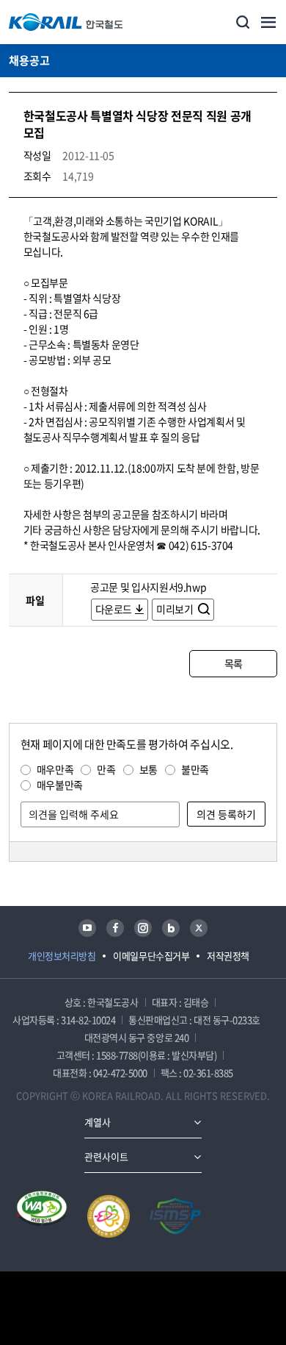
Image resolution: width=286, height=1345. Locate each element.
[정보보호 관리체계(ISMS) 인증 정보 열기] (175, 1216)
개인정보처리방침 (61, 956)
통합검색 (242, 22)
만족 (106, 769)
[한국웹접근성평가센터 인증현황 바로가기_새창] (41, 1216)
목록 (233, 663)
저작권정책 (228, 956)
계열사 (97, 1122)
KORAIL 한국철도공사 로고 (66, 22)
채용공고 (29, 60)
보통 (148, 769)
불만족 (195, 769)
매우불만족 (60, 785)
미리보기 (175, 609)
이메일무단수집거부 (151, 956)
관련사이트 (106, 1156)
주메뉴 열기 (268, 22)
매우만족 (55, 769)
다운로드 (114, 609)
